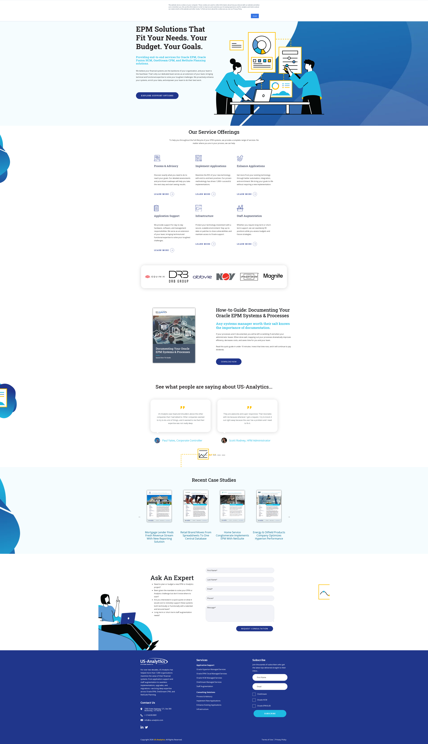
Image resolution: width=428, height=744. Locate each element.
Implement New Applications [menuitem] (208, 700)
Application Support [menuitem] (205, 665)
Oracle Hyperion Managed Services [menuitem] (211, 669)
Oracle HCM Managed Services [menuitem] (209, 678)
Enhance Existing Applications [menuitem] (209, 705)
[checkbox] (270, 694)
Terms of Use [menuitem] (267, 739)
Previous (139, 516)
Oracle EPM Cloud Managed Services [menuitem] (212, 673)
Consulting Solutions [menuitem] (206, 692)
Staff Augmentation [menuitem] (205, 686)
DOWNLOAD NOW (229, 361)
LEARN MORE (161, 194)
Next (289, 516)
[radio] (270, 694)
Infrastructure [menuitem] (202, 709)
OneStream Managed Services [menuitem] (209, 682)
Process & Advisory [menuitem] (204, 696)
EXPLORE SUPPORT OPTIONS (157, 95)
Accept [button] (255, 16)
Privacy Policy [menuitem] (280, 739)
